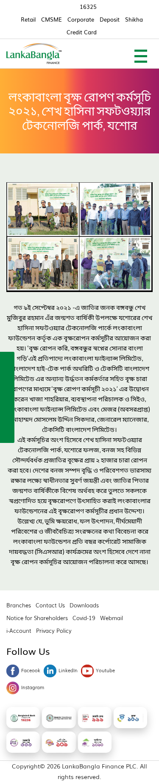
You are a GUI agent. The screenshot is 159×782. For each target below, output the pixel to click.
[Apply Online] (7, 360)
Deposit (110, 19)
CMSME (51, 19)
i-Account (18, 630)
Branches (18, 605)
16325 (88, 7)
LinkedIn (68, 670)
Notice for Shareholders (37, 618)
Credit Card (82, 32)
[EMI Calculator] (7, 414)
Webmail (111, 618)
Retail (28, 19)
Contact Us (50, 605)
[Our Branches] (7, 396)
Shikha (134, 19)
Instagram (32, 687)
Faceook (30, 670)
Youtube (105, 670)
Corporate (80, 19)
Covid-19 (84, 618)
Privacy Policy (54, 630)
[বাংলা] (7, 433)
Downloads (84, 605)
